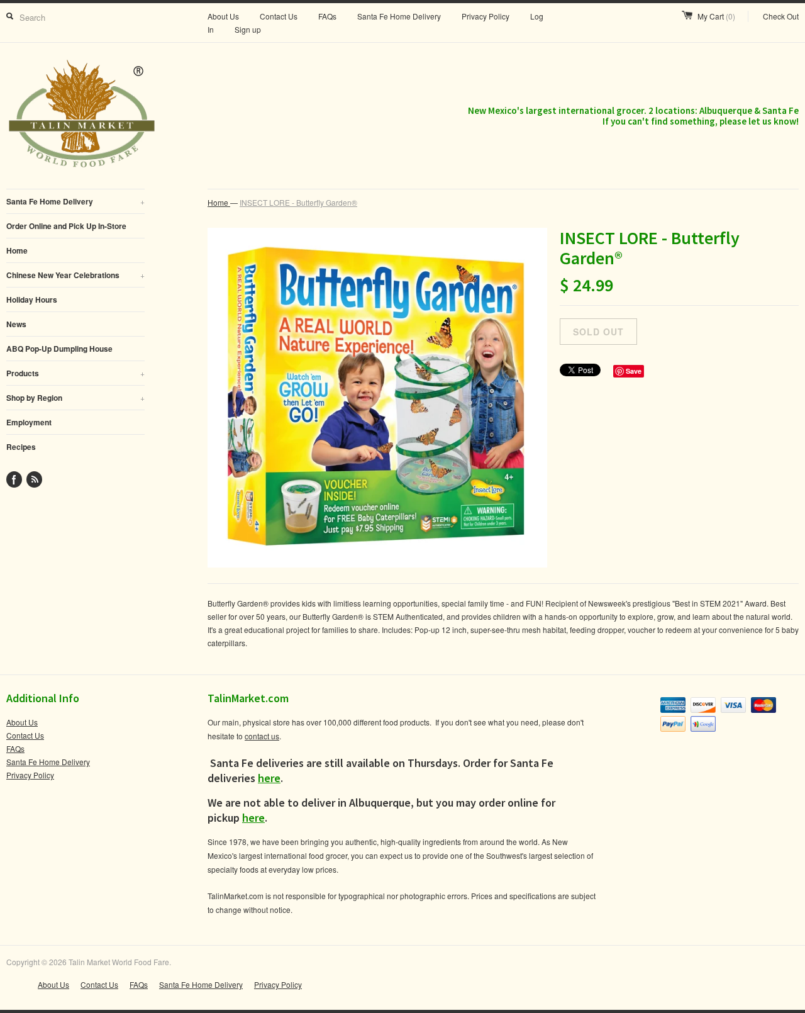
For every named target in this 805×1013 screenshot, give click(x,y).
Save (633, 371)
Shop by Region (75, 397)
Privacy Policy (485, 16)
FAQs (327, 16)
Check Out (781, 16)
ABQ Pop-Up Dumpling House (59, 348)
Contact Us (278, 16)
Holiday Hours (31, 299)
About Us (223, 16)
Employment (29, 422)
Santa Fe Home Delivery (399, 16)
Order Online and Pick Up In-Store (66, 226)
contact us (262, 735)
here (269, 778)
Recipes (21, 446)
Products (75, 373)
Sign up (248, 29)
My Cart (716, 16)
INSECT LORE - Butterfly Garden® (298, 202)
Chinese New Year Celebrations (75, 275)
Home (17, 250)
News (16, 324)
